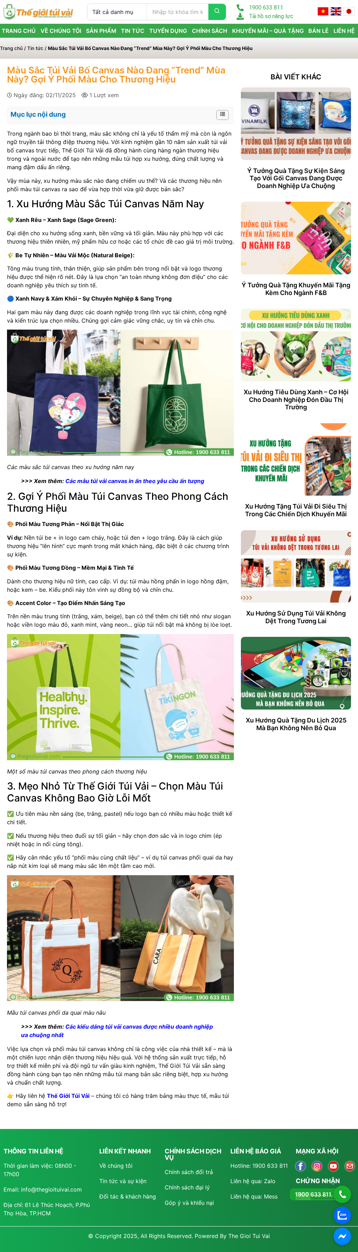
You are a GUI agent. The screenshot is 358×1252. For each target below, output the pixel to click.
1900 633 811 (266, 7)
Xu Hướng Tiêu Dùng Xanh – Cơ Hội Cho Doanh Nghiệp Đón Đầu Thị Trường (296, 399)
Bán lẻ (318, 30)
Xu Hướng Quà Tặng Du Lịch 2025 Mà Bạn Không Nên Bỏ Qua (296, 724)
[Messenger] (342, 1236)
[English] (336, 11)
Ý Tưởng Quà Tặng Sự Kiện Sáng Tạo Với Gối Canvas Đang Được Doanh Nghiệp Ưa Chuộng (296, 178)
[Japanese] (349, 11)
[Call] (342, 1194)
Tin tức (132, 30)
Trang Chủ (19, 30)
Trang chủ (11, 48)
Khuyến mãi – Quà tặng (268, 30)
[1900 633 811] (240, 7)
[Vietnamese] (323, 11)
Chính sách (209, 30)
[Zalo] (342, 1215)
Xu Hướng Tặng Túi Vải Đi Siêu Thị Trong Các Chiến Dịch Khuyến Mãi (296, 510)
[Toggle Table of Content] (219, 115)
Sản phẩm (101, 30)
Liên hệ (344, 30)
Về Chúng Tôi (61, 30)
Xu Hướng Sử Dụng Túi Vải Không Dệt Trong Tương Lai (296, 617)
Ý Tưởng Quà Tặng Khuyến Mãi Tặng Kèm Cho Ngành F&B (296, 288)
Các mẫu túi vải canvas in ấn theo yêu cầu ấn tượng (134, 480)
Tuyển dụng (168, 30)
